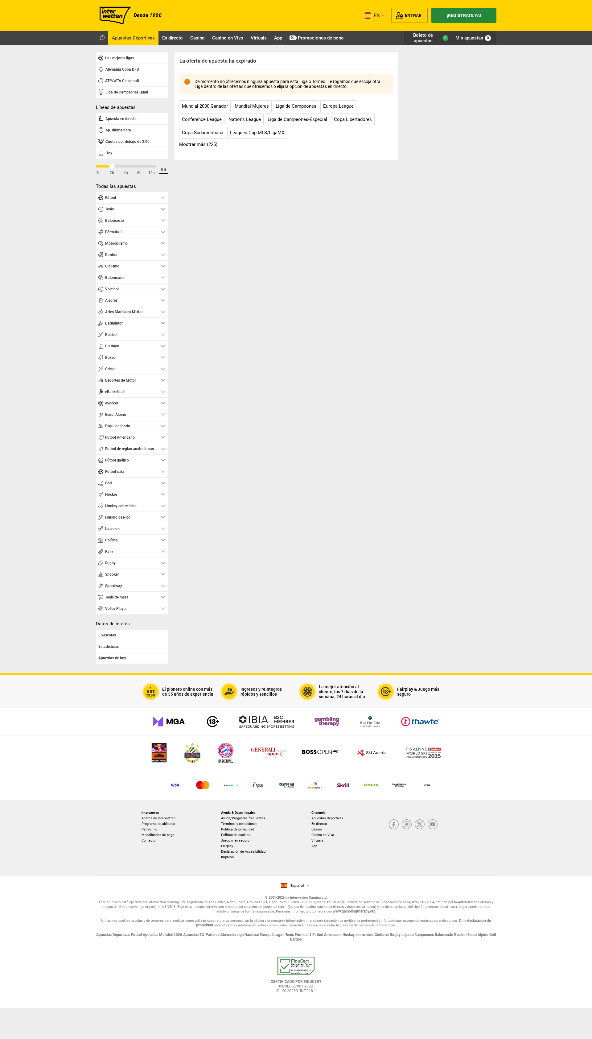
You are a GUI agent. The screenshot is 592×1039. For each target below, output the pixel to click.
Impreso (227, 857)
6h (139, 173)
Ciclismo (382, 935)
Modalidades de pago (158, 835)
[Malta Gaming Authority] (169, 721)
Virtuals (317, 840)
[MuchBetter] (315, 785)
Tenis (290, 935)
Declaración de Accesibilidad (243, 852)
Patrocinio (149, 829)
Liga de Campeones (418, 935)
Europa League (272, 935)
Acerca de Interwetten (158, 818)
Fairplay (227, 846)
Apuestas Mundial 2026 (163, 935)
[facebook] (394, 824)
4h (126, 173)
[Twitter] (420, 824)
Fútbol (137, 935)
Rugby (395, 935)
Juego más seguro (235, 840)
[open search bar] (102, 38)
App (314, 846)
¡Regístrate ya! (464, 15)
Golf (492, 935)
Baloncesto (444, 935)
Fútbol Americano (327, 935)
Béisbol (460, 935)
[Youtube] (433, 824)
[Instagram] (407, 824)
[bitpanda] (287, 785)
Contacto (148, 840)
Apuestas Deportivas (327, 818)
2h (112, 173)
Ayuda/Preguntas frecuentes (243, 818)
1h (98, 173)
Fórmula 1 (303, 935)
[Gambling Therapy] (327, 721)
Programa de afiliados (158, 824)
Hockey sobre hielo (359, 935)
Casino (316, 829)
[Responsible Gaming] (213, 721)
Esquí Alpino (478, 935)
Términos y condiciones (239, 824)
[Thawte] (421, 721)
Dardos (296, 939)
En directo (319, 824)
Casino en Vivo (322, 835)
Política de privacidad (237, 829)
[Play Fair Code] (370, 721)
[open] (296, 977)
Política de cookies (235, 835)
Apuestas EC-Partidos (201, 935)
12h (151, 173)
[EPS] (259, 785)
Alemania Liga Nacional (240, 935)
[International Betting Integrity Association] (266, 721)
